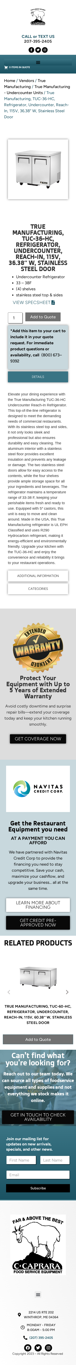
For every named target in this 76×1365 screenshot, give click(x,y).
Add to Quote (43, 316)
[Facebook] (27, 1348)
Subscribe (38, 1188)
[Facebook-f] (31, 50)
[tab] (38, 376)
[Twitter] (38, 50)
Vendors (26, 80)
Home (9, 80)
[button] (38, 62)
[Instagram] (45, 50)
